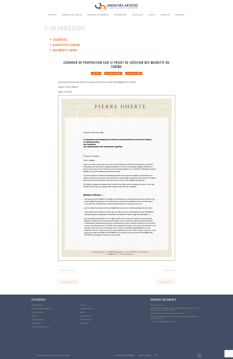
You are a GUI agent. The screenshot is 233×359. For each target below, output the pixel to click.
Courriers (60, 39)
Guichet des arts (86, 320)
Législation (137, 15)
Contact (152, 15)
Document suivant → (165, 282)
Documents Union (65, 50)
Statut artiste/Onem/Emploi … (42, 309)
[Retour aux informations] (47, 28)
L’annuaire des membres (98, 15)
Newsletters (84, 323)
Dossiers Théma (85, 316)
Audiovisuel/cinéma (66, 45)
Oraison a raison (156, 305)
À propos (52, 15)
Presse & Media (37, 305)
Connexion (180, 15)
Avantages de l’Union (71, 15)
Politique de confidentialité (124, 355)
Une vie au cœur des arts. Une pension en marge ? (167, 313)
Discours (34, 316)
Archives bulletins (38, 320)
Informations (120, 15)
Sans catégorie (37, 323)
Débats (82, 312)
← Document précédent (68, 282)
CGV (155, 355)
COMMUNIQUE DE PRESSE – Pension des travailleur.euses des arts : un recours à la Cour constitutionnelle (175, 309)
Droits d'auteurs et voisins (41, 327)
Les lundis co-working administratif (162, 322)
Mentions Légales (144, 355)
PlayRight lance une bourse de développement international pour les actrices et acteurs (174, 317)
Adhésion (165, 15)
